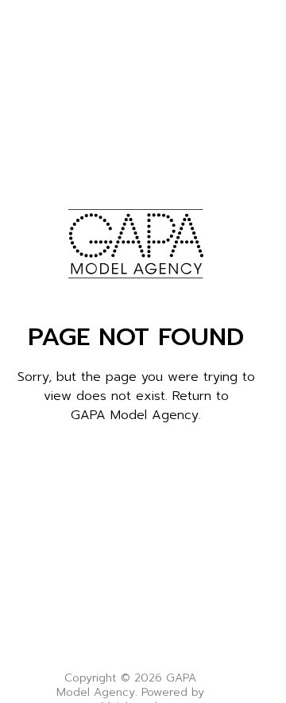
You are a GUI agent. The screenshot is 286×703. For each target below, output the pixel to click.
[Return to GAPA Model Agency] (135, 243)
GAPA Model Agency (135, 415)
